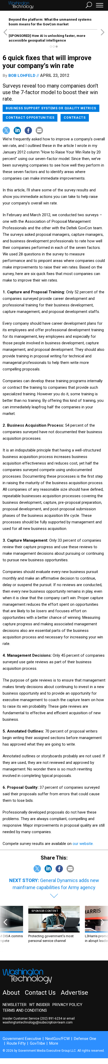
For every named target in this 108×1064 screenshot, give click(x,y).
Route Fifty (16, 1043)
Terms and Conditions (25, 1010)
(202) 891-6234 (51, 1018)
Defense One (85, 1038)
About (11, 992)
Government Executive (22, 1038)
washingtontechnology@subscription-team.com (38, 1022)
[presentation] (5, 929)
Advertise (74, 992)
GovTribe (37, 1043)
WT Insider (39, 1004)
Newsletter (14, 1004)
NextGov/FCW (57, 1038)
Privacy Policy (67, 1004)
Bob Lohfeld (21, 75)
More (53, 1043)
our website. (83, 843)
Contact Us (40, 992)
